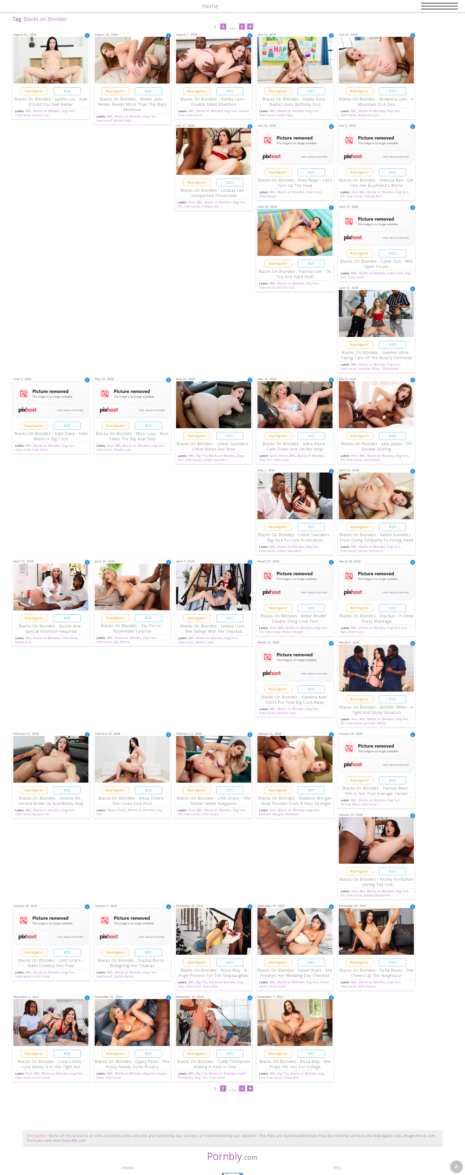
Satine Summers (370, 551)
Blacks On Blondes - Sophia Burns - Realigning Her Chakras (132, 963)
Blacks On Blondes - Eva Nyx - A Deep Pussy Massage (376, 618)
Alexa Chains (116, 810)
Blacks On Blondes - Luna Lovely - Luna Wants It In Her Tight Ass (51, 1064)
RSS (337, 1167)
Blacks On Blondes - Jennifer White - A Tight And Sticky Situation (376, 709)
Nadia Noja (285, 115)
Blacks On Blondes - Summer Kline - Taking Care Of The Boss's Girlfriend (376, 355)
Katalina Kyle (286, 713)
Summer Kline (369, 368)
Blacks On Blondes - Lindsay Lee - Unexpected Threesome (213, 193)
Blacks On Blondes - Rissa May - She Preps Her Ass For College (295, 1064)
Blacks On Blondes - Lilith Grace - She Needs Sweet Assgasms (214, 800)
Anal (191, 202)
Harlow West (350, 804)
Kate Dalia (40, 450)
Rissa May (210, 986)
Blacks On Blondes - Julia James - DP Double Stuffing (376, 446)
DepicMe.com (74, 1140)
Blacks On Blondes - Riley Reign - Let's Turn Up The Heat (295, 182)
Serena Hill (41, 814)
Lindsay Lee (210, 206)
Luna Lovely (41, 1078)
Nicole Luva (122, 450)
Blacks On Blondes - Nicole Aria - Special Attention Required (51, 628)
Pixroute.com (39, 1140)
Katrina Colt (285, 287)
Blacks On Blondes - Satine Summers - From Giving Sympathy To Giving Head (376, 537)
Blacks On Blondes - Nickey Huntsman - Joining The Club (376, 882)
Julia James (372, 460)
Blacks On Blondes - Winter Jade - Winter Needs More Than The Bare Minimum (132, 104)
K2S (67, 91)
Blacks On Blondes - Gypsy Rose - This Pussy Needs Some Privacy (132, 1064)
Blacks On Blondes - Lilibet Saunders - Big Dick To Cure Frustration (295, 537)
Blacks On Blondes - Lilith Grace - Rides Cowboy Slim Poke (51, 963)
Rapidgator (34, 91)
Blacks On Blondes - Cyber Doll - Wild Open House (376, 264)
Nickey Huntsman (377, 895)
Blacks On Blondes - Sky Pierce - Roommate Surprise (132, 628)
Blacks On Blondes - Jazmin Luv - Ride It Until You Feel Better (51, 101)
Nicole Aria (23, 642)
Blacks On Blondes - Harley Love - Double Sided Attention (213, 101)
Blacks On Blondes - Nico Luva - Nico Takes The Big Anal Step (132, 436)
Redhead (292, 814)
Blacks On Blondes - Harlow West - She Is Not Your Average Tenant (376, 791)
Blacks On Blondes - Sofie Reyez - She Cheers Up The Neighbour (376, 973)
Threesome (390, 368)
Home (128, 1167)
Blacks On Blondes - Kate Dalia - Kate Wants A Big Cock (51, 436)
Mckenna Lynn (369, 115)
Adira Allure (279, 456)
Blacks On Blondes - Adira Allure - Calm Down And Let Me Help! (295, 446)
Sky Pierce (122, 642)
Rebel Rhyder (293, 632)
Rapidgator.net (388, 1135)
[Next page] (250, 26)
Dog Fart (68, 111)
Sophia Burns (124, 976)
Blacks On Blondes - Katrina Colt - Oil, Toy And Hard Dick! (295, 274)
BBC (29, 111)
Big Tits (201, 456)
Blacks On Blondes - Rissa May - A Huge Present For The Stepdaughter (213, 973)
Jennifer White (375, 723)
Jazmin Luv (40, 115)
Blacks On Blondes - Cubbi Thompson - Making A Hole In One (213, 1064)
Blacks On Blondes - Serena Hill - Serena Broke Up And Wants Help (51, 800)
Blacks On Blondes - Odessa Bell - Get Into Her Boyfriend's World (376, 182)
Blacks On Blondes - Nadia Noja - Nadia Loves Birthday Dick (295, 101)
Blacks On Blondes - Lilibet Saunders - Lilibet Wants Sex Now (214, 446)
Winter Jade (123, 120)
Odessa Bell (373, 196)
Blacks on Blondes (46, 111)
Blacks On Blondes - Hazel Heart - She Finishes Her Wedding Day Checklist (295, 973)
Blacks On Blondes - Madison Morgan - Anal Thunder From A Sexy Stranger (295, 800)
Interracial (23, 115)
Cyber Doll (395, 273)
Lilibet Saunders (215, 460)
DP (180, 206)
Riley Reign (268, 196)
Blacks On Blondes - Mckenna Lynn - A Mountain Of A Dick (376, 101)
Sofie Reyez (367, 986)
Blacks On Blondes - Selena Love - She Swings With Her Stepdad (213, 628)
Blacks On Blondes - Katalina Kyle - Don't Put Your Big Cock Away (295, 699)
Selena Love (204, 642)
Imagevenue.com (419, 1135)
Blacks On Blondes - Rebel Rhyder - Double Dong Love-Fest (295, 618)
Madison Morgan (271, 814)
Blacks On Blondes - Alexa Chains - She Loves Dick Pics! (132, 800)
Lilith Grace (210, 814)
